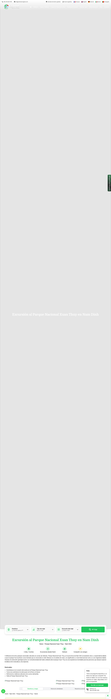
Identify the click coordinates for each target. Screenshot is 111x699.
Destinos (35, 7)
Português (106, 1)
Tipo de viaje (41, 629)
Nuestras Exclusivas (72, 7)
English (85, 1)
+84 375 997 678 (94, 690)
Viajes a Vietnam (44, 7)
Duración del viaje (67, 629)
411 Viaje (94, 629)
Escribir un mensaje (97, 685)
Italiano (99, 1)
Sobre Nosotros (93, 7)
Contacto (106, 7)
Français (77, 1)
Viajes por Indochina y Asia (58, 7)
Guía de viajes (83, 7)
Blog (101, 7)
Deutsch (92, 1)
